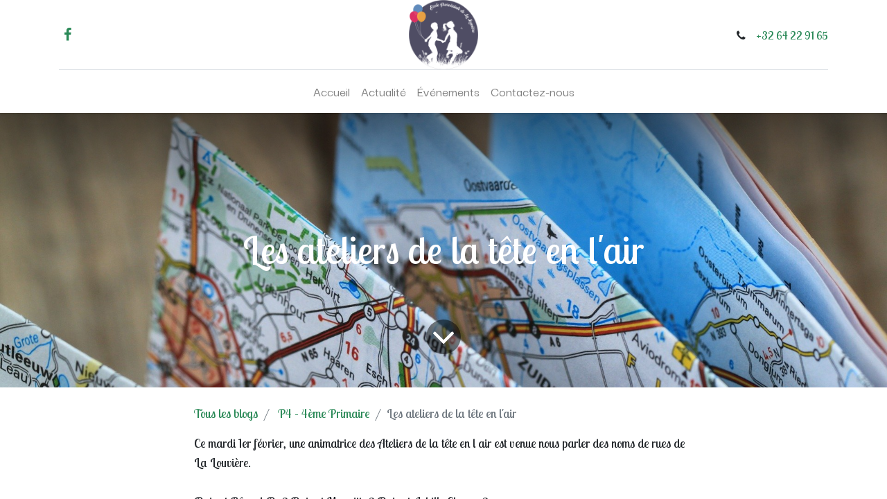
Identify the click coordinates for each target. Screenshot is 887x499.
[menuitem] (331, 91)
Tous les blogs (226, 413)
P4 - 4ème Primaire (323, 413)
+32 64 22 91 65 (792, 35)
